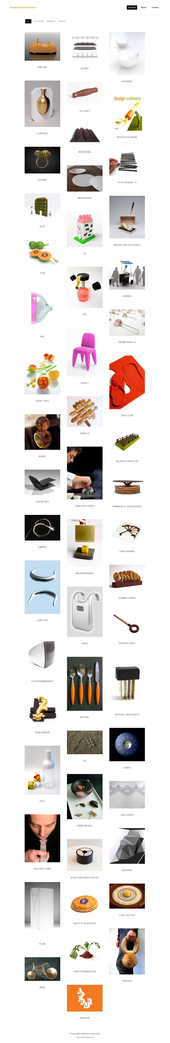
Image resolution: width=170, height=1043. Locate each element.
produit (51, 21)
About (143, 7)
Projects (132, 7)
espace (62, 21)
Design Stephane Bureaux (23, 7)
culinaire (38, 21)
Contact (155, 7)
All (28, 21)
